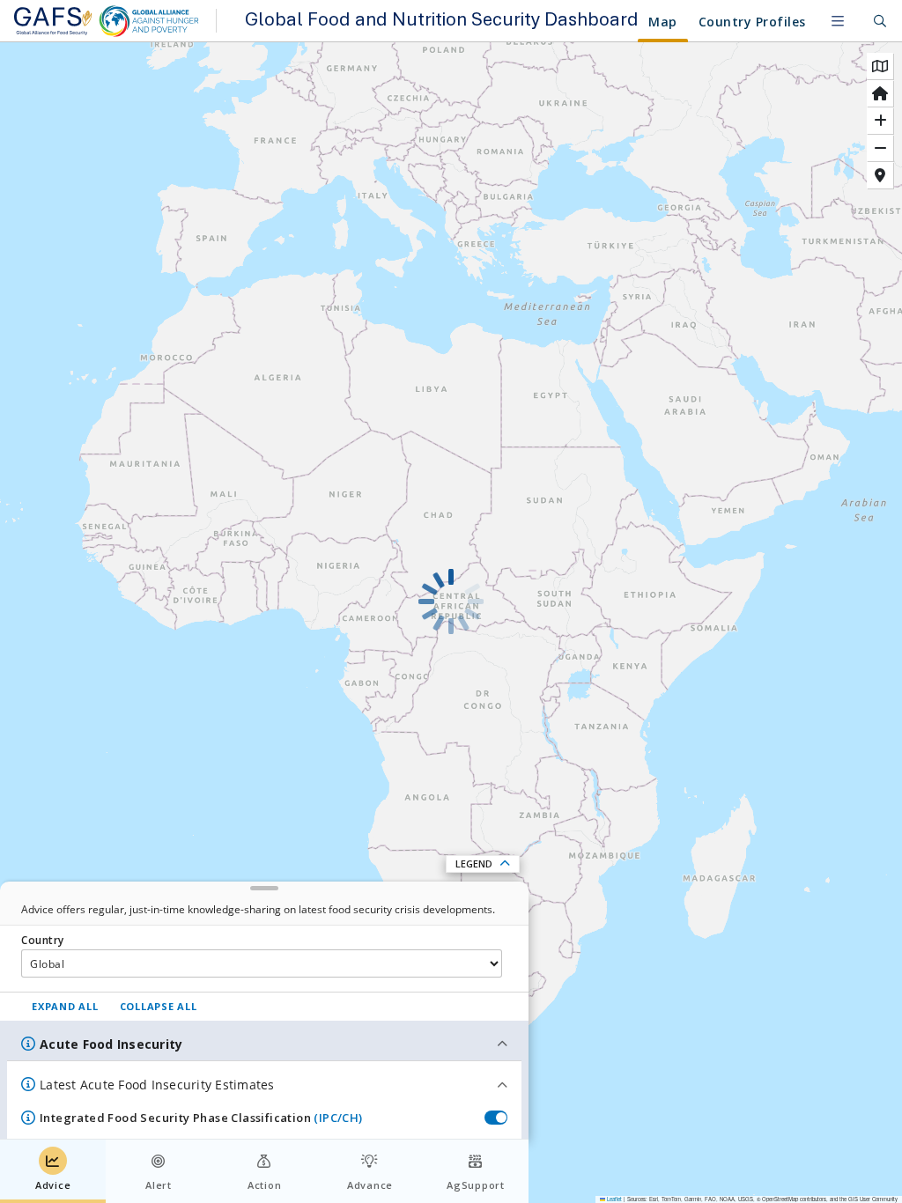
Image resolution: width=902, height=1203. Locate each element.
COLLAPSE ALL (158, 1006)
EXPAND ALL (65, 1006)
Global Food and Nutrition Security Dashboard (438, 21)
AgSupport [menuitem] (476, 1185)
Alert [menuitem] (158, 1185)
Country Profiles (752, 21)
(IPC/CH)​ (338, 1118)
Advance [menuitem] (370, 1185)
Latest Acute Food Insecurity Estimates (157, 1084)
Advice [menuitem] (53, 1185)
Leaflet (613, 1199)
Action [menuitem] (265, 1185)
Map (662, 21)
